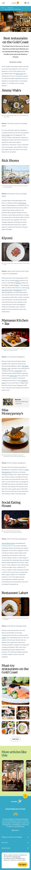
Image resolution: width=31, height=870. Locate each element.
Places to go (10, 7)
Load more (15, 739)
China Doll (18, 371)
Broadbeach (18, 290)
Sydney (18, 283)
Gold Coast (19, 73)
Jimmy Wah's (6, 135)
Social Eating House (8, 543)
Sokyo (17, 285)
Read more (15, 830)
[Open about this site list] (27, 848)
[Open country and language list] (27, 837)
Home (2, 7)
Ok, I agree (22, 864)
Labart (4, 637)
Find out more (17, 856)
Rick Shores (22, 203)
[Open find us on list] (27, 843)
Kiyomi (17, 280)
